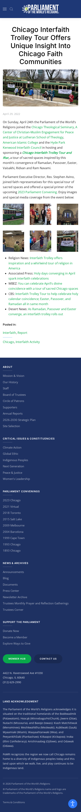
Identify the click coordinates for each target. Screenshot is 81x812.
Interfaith (9, 333)
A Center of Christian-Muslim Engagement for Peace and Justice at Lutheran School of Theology (40, 132)
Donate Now (11, 631)
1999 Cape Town (14, 538)
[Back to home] (40, 9)
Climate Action (12, 447)
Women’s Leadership (16, 479)
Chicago (8, 342)
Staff (6, 388)
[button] (5, 9)
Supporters (10, 407)
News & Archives (15, 563)
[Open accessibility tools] (72, 803)
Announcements (13, 572)
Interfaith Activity (28, 342)
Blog (6, 578)
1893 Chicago (12, 550)
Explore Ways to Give (16, 643)
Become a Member (15, 637)
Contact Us (48, 658)
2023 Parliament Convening (37, 192)
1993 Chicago (12, 544)
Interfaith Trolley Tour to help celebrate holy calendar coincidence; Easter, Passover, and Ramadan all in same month (43, 299)
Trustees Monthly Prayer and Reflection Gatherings (36, 603)
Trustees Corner (13, 609)
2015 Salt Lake (12, 519)
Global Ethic (10, 453)
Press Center (11, 591)
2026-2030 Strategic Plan (19, 420)
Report (22, 333)
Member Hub (17, 658)
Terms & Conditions (14, 802)
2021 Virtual (11, 506)
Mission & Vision (13, 376)
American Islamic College (20, 142)
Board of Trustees (14, 395)
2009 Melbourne (13, 525)
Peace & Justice (12, 472)
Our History (10, 382)
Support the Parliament (21, 622)
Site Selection (11, 426)
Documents (10, 584)
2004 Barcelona (13, 532)
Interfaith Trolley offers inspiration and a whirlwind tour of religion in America (40, 263)
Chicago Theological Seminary (52, 127)
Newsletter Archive (15, 597)
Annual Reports (13, 413)
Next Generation (13, 466)
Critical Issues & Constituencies (29, 438)
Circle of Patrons (13, 401)
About (8, 366)
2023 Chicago (12, 500)
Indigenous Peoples (15, 460)
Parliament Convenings (21, 491)
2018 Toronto (12, 513)
